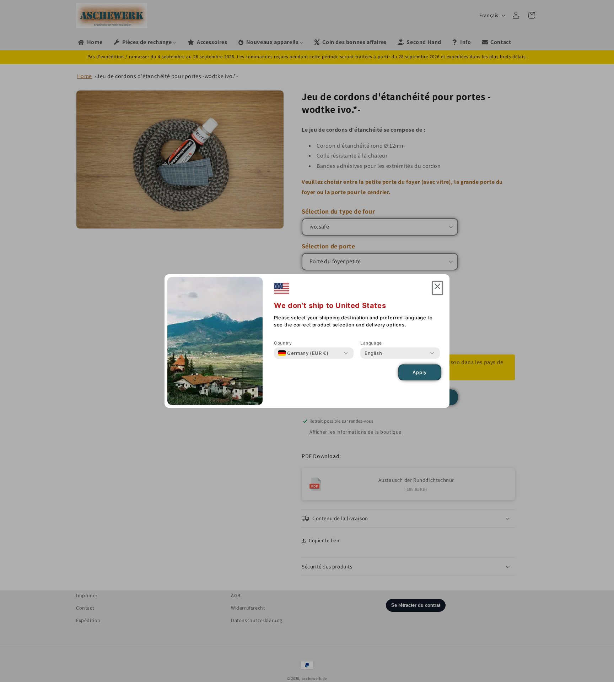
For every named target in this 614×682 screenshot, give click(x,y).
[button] (437, 288)
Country (283, 343)
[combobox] (303, 353)
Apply (420, 372)
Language (371, 343)
